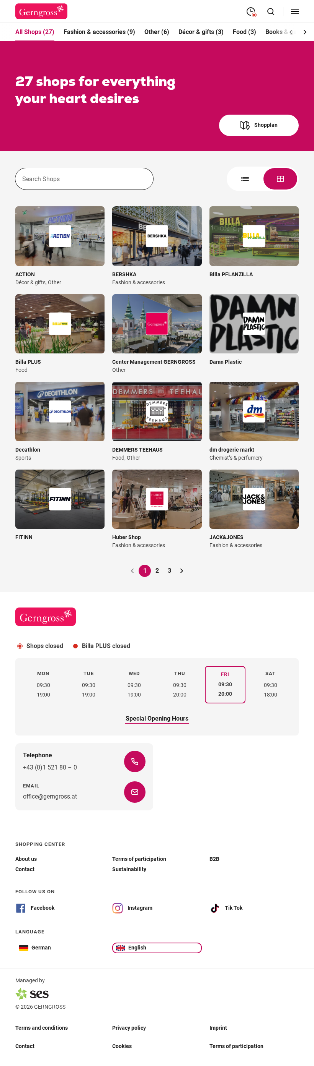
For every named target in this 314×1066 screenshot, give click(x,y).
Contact (24, 1046)
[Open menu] (295, 11)
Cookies (122, 1046)
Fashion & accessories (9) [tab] (99, 32)
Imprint (218, 1028)
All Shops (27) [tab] (34, 32)
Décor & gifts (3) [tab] (201, 32)
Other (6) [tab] (156, 32)
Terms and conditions (41, 1028)
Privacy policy (129, 1028)
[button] (305, 32)
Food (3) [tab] (244, 32)
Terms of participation (236, 1046)
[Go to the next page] (181, 571)
